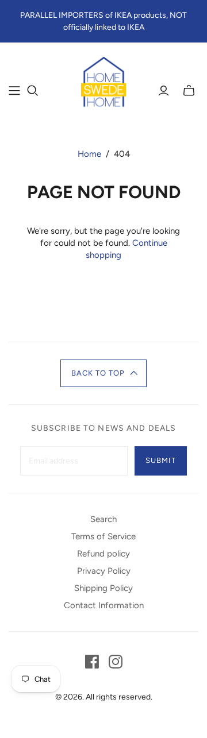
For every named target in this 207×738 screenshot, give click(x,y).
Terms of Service (103, 536)
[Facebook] (92, 662)
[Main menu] (14, 90)
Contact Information (104, 605)
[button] (103, 373)
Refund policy (103, 553)
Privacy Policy (104, 571)
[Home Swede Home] (103, 83)
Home (89, 154)
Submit (160, 460)
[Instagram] (115, 662)
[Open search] (33, 90)
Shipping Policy (103, 588)
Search (103, 519)
